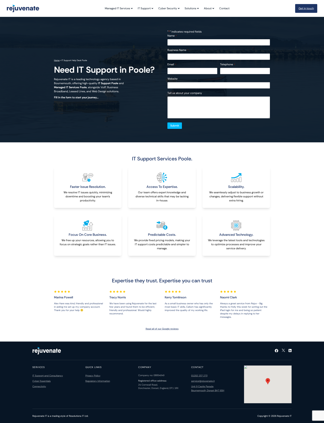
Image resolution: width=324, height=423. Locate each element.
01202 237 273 (199, 375)
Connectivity (39, 386)
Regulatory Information (97, 381)
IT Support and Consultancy (47, 375)
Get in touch (306, 8)
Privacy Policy (92, 375)
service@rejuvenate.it (203, 381)
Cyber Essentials (41, 381)
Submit (174, 125)
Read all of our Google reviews (162, 328)
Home (57, 60)
